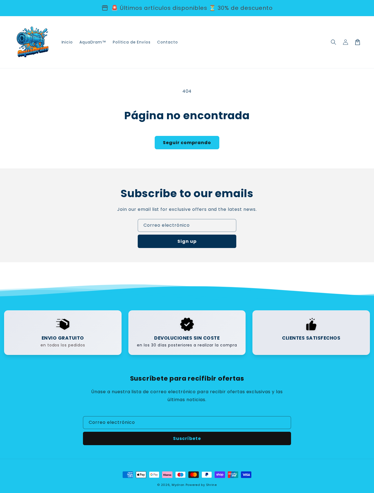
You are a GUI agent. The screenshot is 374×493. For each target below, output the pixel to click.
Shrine (211, 485)
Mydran (178, 485)
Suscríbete (187, 438)
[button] (333, 42)
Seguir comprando (187, 142)
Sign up (187, 241)
